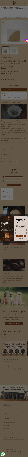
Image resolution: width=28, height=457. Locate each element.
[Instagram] (26, 40)
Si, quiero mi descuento (21, 236)
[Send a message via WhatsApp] (3, 454)
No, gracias (21, 238)
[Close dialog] (26, 217)
